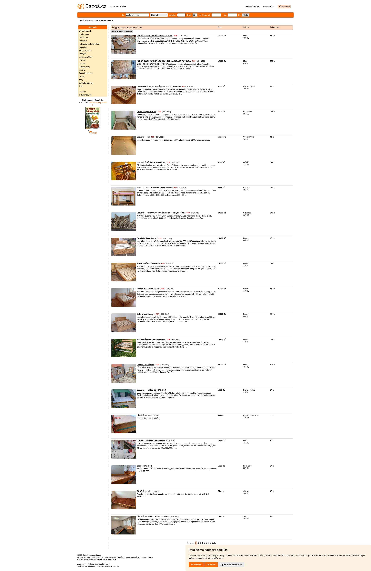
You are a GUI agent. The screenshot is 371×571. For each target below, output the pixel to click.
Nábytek (95, 20)
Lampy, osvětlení (85, 57)
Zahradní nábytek (86, 83)
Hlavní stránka (84, 20)
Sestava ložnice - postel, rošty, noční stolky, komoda (158, 86)
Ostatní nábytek (85, 95)
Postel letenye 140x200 (146, 112)
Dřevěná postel (143, 137)
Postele (82, 70)
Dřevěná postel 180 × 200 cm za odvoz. (153, 516)
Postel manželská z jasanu (148, 263)
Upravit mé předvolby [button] (231, 564)
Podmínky (120, 557)
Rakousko (115, 566)
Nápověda (81, 557)
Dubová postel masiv (145, 314)
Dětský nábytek (85, 31)
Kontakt (105, 557)
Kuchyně (82, 54)
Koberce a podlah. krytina (89, 44)
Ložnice (82, 60)
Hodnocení (96, 557)
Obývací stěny (84, 67)
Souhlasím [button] (196, 564)
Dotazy (88, 557)
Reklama (112, 557)
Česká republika (88, 566)
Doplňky (82, 92)
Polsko (107, 566)
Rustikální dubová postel (147, 238)
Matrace (82, 63)
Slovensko (100, 566)
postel (139, 466)
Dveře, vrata (84, 34)
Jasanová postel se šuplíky (148, 289)
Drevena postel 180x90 (146, 390)
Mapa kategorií (83, 564)
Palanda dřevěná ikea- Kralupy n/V (151, 162)
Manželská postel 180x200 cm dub (151, 339)
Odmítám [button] (211, 564)
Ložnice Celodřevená (145, 365)
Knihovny (83, 41)
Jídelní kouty (84, 38)
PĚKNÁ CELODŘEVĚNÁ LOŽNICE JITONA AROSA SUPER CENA (164, 61)
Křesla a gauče (85, 51)
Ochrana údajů (131, 557)
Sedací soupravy (85, 73)
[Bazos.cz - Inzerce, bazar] (92, 8)
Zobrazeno (274, 27)
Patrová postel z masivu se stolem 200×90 (154, 188)
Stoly (81, 80)
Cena (220, 27)
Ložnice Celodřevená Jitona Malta (151, 441)
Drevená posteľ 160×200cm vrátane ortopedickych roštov (161, 213)
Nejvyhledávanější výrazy (99, 564)
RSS (139, 557)
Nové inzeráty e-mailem (122, 32)
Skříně (81, 77)
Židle (81, 86)
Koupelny (83, 47)
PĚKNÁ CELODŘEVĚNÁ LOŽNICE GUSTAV (154, 36)
